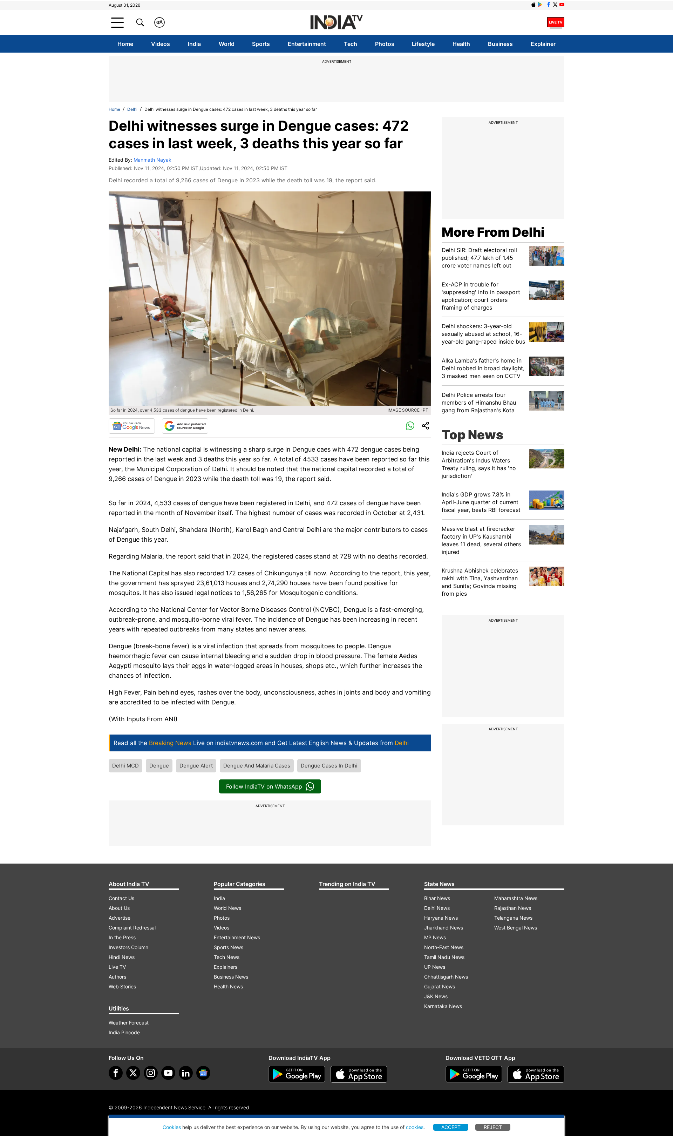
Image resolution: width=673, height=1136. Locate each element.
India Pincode (124, 1032)
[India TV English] (336, 22)
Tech (350, 43)
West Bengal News (515, 928)
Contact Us (121, 898)
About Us (119, 908)
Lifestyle (423, 43)
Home (125, 43)
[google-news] (203, 1073)
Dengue (159, 765)
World (226, 43)
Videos (160, 43)
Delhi (132, 109)
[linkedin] (186, 1073)
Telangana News (513, 918)
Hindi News (122, 957)
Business (500, 43)
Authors (117, 977)
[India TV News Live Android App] (296, 1074)
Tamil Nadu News (444, 957)
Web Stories (122, 986)
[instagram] (151, 1073)
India (194, 43)
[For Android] (474, 1074)
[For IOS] (536, 1074)
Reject (493, 1127)
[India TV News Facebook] (548, 4)
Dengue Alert (196, 765)
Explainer (543, 43)
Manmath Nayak (152, 160)
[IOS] (533, 4)
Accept (451, 1127)
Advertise (119, 918)
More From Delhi (493, 232)
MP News (435, 937)
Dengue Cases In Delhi (329, 765)
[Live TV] (555, 22)
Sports (261, 43)
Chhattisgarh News (446, 977)
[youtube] (168, 1073)
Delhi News (437, 908)
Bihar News (437, 898)
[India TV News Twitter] (555, 4)
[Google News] (132, 426)
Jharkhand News (443, 928)
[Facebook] (116, 1073)
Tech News (226, 957)
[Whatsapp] (410, 426)
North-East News (443, 947)
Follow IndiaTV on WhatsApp (264, 786)
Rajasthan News (512, 908)
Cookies (172, 1127)
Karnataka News (443, 1006)
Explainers (225, 967)
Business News (231, 977)
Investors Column (128, 947)
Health (461, 43)
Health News (228, 986)
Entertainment (307, 43)
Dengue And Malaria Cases (256, 765)
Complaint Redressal (132, 928)
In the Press (122, 937)
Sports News (228, 947)
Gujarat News (439, 986)
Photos (384, 43)
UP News (434, 967)
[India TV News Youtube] (561, 4)
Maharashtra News (515, 898)
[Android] (540, 4)
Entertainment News (237, 937)
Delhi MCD (125, 765)
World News (227, 908)
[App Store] (359, 1074)
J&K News (436, 996)
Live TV (117, 967)
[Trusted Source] (185, 426)
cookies (414, 1127)
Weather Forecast (129, 1023)
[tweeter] (133, 1073)
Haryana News (441, 918)
